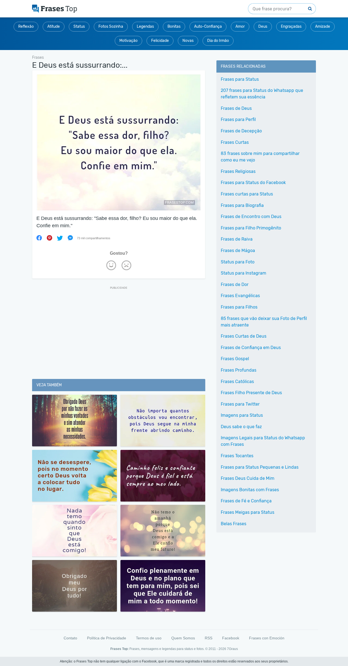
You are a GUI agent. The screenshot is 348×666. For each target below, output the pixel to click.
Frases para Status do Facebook (253, 182)
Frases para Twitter (240, 404)
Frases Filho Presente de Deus (251, 392)
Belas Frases (233, 523)
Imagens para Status (242, 415)
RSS (208, 638)
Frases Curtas (235, 142)
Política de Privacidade (106, 638)
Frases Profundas (238, 370)
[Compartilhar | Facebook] (39, 238)
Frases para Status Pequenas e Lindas (260, 467)
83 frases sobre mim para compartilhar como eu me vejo (260, 157)
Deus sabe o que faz (241, 426)
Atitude (53, 26)
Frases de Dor (234, 284)
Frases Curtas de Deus (243, 336)
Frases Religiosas (238, 171)
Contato (70, 638)
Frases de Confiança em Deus (251, 347)
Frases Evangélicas (240, 295)
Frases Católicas (237, 381)
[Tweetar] (60, 238)
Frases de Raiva (237, 239)
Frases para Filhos (239, 307)
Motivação (128, 40)
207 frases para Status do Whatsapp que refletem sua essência (262, 93)
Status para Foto (237, 261)
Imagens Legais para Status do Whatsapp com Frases (263, 441)
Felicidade (160, 40)
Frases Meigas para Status (247, 512)
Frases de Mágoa (238, 250)
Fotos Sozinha (110, 26)
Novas (188, 40)
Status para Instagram (243, 273)
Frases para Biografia (242, 205)
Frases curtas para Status (247, 194)
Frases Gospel (235, 358)
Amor (240, 26)
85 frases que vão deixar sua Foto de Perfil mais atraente (264, 322)
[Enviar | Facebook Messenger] (70, 238)
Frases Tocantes (237, 455)
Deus (262, 26)
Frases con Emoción (266, 638)
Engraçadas (291, 26)
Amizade (322, 26)
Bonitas (174, 26)
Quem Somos (183, 638)
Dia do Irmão (218, 40)
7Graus (232, 649)
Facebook (230, 638)
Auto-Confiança (208, 26)
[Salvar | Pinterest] (49, 238)
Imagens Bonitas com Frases (250, 489)
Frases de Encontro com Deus (251, 216)
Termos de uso (148, 638)
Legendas (145, 26)
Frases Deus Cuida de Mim (247, 478)
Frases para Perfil (238, 119)
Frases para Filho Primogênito (251, 228)
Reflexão (26, 26)
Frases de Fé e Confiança (246, 500)
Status (79, 26)
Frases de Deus (236, 108)
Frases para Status (240, 79)
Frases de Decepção (241, 130)
